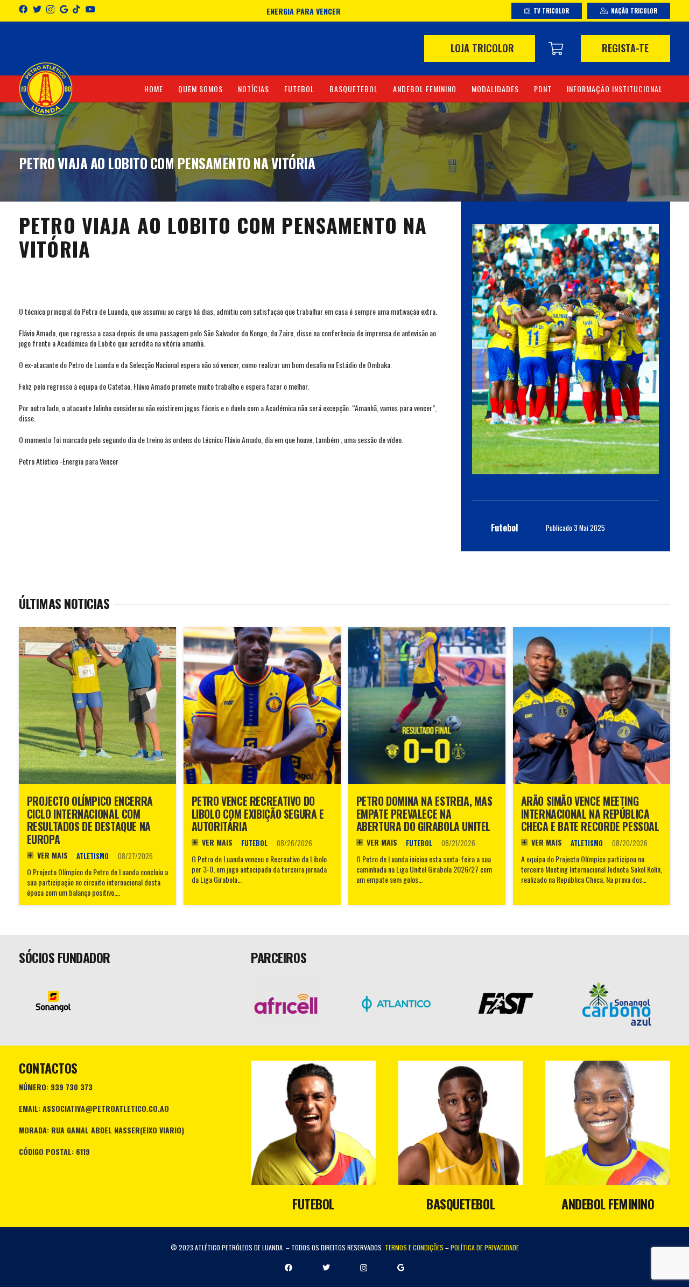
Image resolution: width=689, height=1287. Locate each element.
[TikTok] (76, 9)
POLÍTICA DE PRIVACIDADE (485, 1247)
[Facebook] (23, 9)
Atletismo (92, 856)
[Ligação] (46, 89)
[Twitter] (37, 9)
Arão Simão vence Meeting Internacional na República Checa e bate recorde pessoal (590, 813)
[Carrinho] (556, 48)
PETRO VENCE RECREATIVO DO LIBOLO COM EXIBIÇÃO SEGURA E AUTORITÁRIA (258, 813)
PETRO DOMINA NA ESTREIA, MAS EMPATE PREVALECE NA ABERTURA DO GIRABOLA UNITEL (424, 813)
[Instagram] (50, 10)
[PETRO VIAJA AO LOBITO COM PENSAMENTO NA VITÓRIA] (565, 349)
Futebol (254, 843)
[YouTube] (90, 9)
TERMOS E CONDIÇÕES (414, 1247)
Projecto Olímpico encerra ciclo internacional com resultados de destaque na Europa (90, 820)
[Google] (64, 9)
